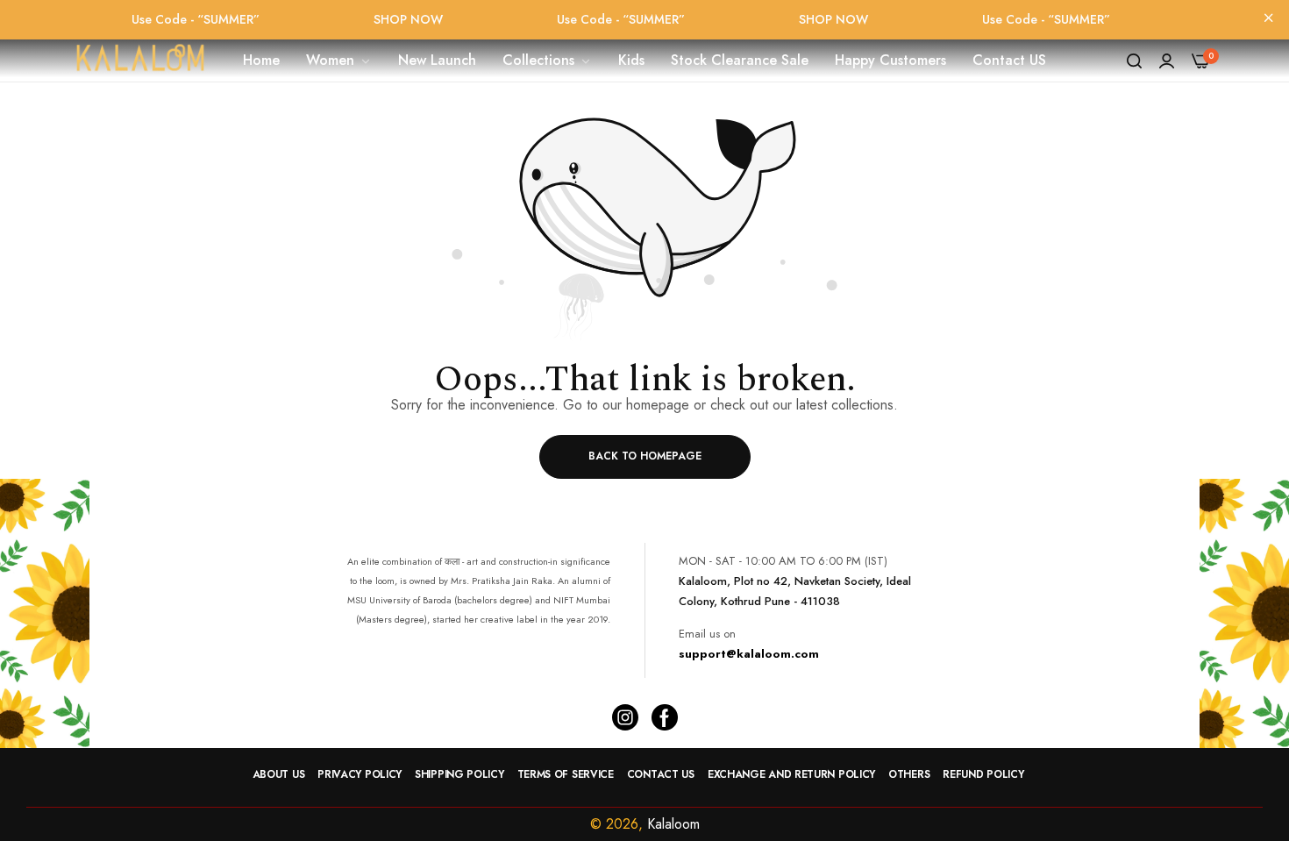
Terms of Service (565, 774)
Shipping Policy (459, 774)
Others (908, 774)
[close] (1269, 19)
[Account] (1166, 60)
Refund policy (983, 774)
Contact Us (660, 774)
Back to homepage (644, 456)
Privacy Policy (359, 774)
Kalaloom (673, 824)
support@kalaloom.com (749, 653)
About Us (279, 774)
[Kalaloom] (140, 60)
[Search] (1134, 60)
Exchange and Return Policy (791, 774)
